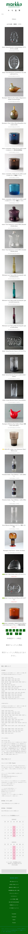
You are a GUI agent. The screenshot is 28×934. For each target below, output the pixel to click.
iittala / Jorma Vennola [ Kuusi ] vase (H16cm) (14, 400)
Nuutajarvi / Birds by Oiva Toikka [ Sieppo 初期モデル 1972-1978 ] (14, 424)
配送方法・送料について (14, 887)
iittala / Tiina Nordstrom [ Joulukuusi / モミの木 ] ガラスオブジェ (14, 73)
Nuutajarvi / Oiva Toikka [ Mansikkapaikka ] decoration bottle (14, 124)
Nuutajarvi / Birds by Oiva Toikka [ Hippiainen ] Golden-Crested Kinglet (14, 98)
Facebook (14, 913)
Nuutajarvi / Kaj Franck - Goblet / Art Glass (14, 550)
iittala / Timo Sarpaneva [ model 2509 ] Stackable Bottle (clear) (14, 250)
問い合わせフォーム (14, 881)
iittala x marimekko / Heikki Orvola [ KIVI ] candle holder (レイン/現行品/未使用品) (14, 149)
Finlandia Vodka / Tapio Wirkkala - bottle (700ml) (14, 500)
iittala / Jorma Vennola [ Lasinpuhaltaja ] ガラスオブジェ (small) (14, 48)
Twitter (14, 919)
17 (16, 633)
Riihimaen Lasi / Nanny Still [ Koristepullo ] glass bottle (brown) (14, 276)
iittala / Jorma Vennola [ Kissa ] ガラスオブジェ (15, 598)
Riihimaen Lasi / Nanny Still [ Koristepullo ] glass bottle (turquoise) (14, 301)
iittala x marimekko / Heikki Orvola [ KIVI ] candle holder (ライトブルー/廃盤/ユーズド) (14, 200)
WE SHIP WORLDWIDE (14, 902)
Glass (2, 14)
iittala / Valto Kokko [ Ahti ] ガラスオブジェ (15, 574)
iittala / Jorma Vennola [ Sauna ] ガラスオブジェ (14, 351)
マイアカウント (14, 896)
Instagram (14, 916)
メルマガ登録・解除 (14, 899)
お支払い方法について (14, 884)
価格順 (15, 24)
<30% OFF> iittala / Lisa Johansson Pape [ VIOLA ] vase (15, 450)
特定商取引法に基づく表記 (14, 890)
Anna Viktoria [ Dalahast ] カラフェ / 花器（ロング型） (14, 526)
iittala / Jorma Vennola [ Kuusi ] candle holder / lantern (14, 375)
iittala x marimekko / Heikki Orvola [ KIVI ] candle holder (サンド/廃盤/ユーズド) (14, 174)
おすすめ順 (9, 24)
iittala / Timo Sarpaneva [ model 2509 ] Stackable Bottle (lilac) (14, 225)
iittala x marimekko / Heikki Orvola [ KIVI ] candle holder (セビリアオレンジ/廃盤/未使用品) (14, 624)
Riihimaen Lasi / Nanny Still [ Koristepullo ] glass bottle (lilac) (14, 326)
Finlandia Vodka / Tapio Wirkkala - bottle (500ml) (14, 475)
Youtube (14, 922)
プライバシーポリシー (14, 893)
